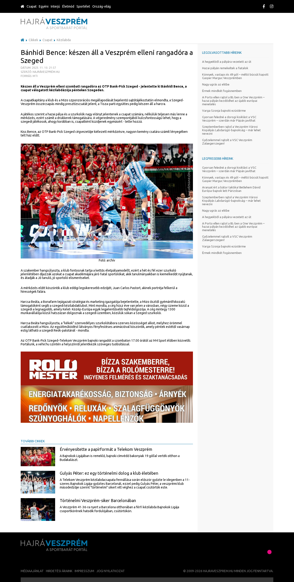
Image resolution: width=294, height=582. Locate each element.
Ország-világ (101, 6)
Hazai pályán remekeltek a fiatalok (225, 68)
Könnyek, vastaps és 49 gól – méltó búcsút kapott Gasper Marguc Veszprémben (235, 76)
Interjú (55, 6)
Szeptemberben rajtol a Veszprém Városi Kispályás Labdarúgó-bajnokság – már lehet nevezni (231, 130)
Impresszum (84, 571)
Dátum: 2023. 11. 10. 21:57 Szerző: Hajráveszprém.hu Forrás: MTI (40, 71)
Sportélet (83, 6)
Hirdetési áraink (59, 571)
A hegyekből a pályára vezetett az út (226, 61)
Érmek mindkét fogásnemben (222, 90)
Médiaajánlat (32, 571)
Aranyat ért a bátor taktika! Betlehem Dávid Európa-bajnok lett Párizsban (231, 189)
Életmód (68, 6)
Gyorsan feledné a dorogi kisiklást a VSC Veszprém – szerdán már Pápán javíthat (229, 118)
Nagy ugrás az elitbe (215, 84)
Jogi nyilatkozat (110, 571)
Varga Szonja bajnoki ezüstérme (224, 110)
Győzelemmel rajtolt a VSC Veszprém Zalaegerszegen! (227, 141)
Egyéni (43, 6)
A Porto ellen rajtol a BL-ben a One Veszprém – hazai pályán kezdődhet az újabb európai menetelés (233, 101)
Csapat (32, 6)
